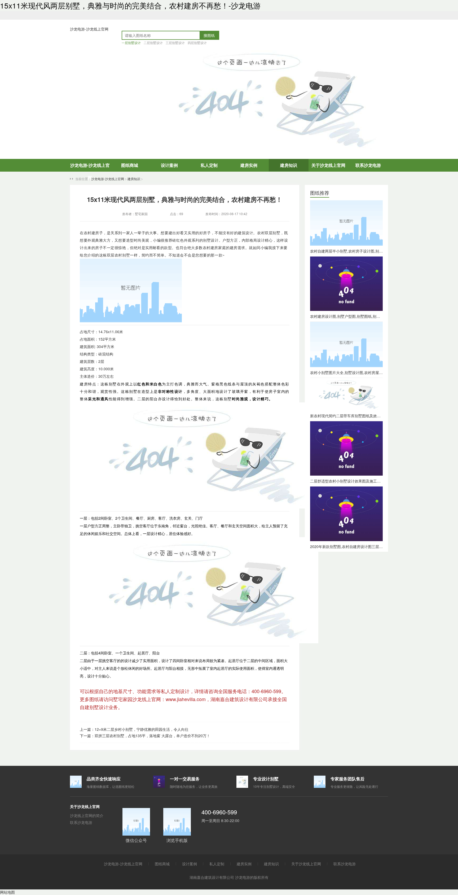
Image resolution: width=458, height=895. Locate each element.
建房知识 (288, 165)
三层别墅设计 (175, 42)
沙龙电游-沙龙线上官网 (89, 29)
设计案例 (169, 165)
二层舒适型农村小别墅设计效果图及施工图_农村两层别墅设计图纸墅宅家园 (372, 481)
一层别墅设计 (131, 42)
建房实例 (248, 165)
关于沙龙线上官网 (328, 165)
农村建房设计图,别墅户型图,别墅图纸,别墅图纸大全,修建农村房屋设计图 (369, 316)
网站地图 (7, 892)
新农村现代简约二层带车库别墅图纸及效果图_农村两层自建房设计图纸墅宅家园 (376, 415)
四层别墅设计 (197, 42)
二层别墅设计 (153, 42)
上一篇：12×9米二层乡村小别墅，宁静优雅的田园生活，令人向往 (134, 729)
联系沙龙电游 (368, 165)
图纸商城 (129, 165)
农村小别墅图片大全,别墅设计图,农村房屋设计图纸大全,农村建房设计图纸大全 (374, 372)
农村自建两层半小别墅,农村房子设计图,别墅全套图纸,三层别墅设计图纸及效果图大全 (380, 251)
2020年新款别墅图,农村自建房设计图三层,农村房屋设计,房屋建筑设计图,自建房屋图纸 (381, 546)
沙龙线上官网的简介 (86, 815)
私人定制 (209, 165)
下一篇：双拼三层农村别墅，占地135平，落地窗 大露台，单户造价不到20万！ (145, 735)
